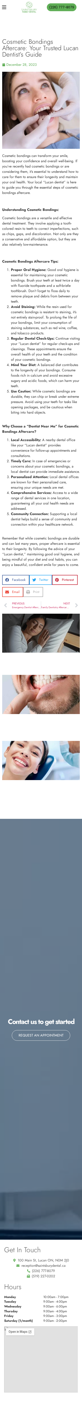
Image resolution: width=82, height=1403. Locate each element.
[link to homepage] (29, 7)
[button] (15, 580)
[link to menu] (8, 7)
